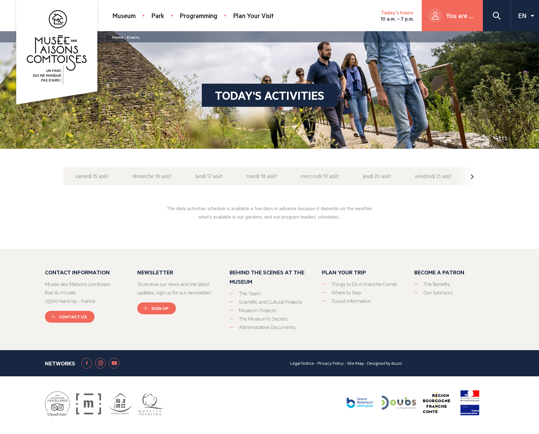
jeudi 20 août (377, 176)
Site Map (355, 363)
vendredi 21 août (433, 176)
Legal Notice (302, 363)
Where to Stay (346, 293)
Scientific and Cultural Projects (270, 302)
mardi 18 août (261, 176)
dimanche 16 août (152, 176)
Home (117, 37)
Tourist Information (351, 301)
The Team (250, 294)
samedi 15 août (92, 176)
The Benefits (437, 284)
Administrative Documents (267, 327)
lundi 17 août (209, 176)
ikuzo (396, 363)
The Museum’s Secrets (263, 319)
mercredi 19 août (320, 176)
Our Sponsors (438, 293)
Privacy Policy (331, 363)
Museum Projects (257, 310)
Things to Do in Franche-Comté (364, 284)
